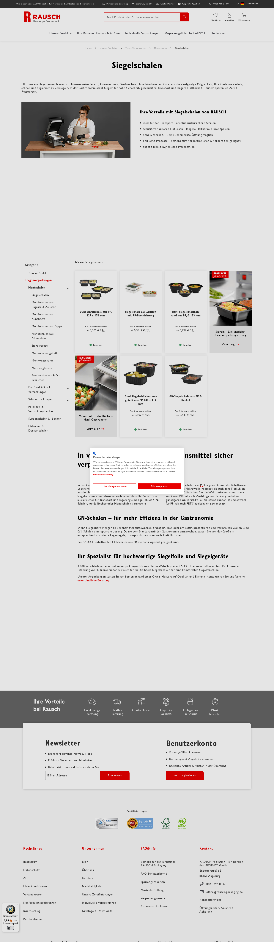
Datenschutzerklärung (103, 474)
